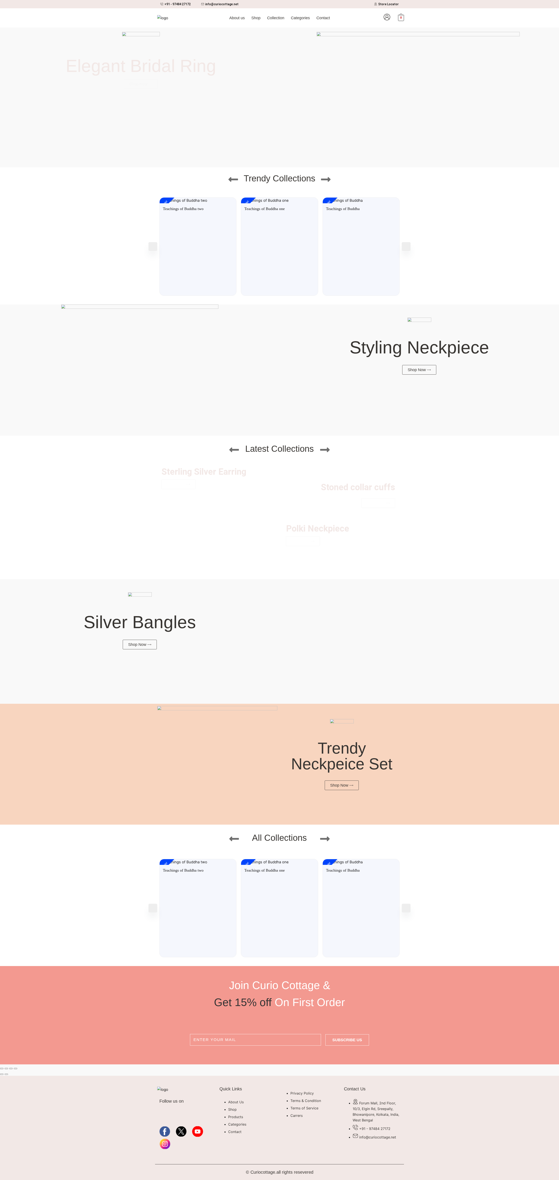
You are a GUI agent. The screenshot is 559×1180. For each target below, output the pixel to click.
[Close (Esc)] (15, 1068)
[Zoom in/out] (1, 1068)
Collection (275, 18)
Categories (300, 18)
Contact (323, 18)
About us (237, 18)
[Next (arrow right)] (6, 1074)
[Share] (11, 1068)
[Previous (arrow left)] (1, 1074)
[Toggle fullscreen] (6, 1068)
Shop (256, 18)
